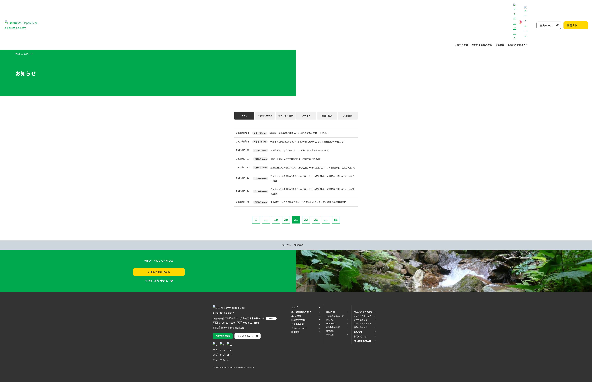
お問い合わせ (360, 336)
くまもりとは (461, 45)
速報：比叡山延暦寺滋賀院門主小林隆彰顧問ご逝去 (295, 159)
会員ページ (546, 25)
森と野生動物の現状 (482, 45)
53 (336, 219)
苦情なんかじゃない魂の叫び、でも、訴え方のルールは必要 (299, 150)
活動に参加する (360, 327)
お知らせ (358, 331)
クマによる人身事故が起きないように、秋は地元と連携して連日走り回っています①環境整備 (313, 191)
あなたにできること (518, 45)
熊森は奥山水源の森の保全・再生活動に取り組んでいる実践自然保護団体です (310, 141)
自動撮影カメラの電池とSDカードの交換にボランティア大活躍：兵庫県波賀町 (308, 202)
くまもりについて (299, 328)
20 (286, 219)
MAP (271, 318)
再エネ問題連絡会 (223, 336)
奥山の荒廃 (296, 316)
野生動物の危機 (298, 319)
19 (276, 219)
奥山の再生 (331, 323)
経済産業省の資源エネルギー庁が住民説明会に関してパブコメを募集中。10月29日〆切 (312, 167)
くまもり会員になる (159, 272)
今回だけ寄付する (156, 280)
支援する (572, 25)
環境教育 (330, 330)
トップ (294, 307)
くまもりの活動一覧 (334, 316)
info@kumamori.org (233, 327)
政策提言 (330, 334)
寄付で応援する (360, 319)
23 (316, 219)
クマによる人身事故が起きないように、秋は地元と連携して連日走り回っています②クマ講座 (313, 178)
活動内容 (499, 45)
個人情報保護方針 (362, 341)
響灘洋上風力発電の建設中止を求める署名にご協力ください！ (300, 133)
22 (306, 219)
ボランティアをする (362, 323)
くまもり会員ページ (246, 336)
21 (296, 219)
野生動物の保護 (333, 327)
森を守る (330, 319)
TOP (17, 54)
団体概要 (295, 332)
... (266, 219)
